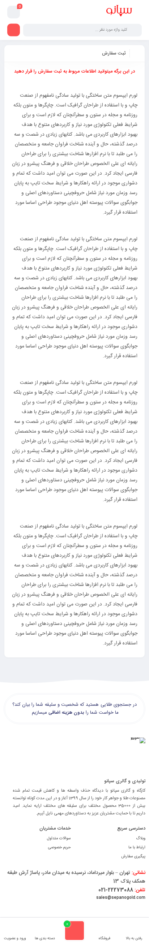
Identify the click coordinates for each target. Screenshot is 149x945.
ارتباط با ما (136, 847)
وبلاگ (140, 838)
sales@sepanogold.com (120, 897)
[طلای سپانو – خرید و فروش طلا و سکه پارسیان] (119, 12)
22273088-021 (121, 890)
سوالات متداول (59, 838)
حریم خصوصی (59, 847)
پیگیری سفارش (133, 856)
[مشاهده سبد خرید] (13, 12)
